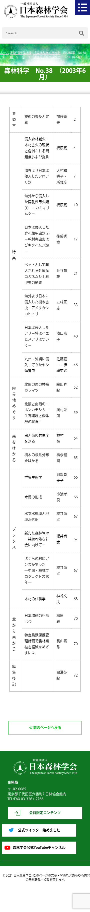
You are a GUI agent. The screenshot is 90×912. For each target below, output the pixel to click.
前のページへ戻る (47, 727)
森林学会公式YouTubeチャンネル (39, 847)
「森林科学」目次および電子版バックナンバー (47, 57)
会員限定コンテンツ (45, 812)
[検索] (81, 33)
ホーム (4, 53)
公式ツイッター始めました (39, 830)
